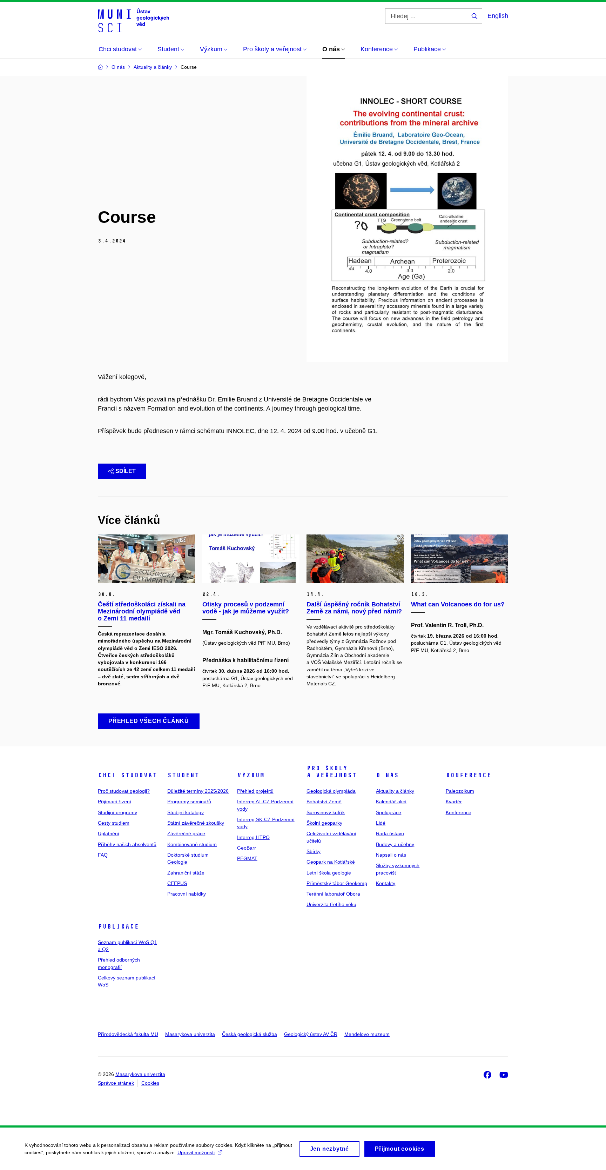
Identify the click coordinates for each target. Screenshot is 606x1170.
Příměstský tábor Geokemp (337, 883)
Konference (468, 775)
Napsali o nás (391, 855)
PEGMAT (247, 858)
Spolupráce (388, 812)
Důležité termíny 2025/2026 (198, 791)
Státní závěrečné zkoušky (195, 823)
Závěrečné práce (186, 833)
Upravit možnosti (196, 1152)
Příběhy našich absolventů (127, 844)
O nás (387, 775)
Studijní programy (117, 812)
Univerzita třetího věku (331, 904)
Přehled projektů (255, 791)
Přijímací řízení (114, 801)
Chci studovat (127, 775)
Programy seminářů (189, 801)
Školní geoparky (324, 823)
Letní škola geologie (329, 873)
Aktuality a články (395, 791)
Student (183, 775)
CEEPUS (177, 883)
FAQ (103, 855)
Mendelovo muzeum (367, 1034)
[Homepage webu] (133, 20)
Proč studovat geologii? (124, 791)
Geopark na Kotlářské (331, 862)
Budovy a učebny (395, 844)
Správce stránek (116, 1083)
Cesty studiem (113, 823)
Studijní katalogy (185, 812)
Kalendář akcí (391, 801)
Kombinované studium (192, 844)
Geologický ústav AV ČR (310, 1034)
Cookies (150, 1083)
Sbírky (314, 851)
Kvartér (454, 801)
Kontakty (385, 883)
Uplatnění (108, 833)
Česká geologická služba (249, 1034)
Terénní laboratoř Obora (333, 894)
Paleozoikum (460, 791)
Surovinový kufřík (326, 812)
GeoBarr (246, 848)
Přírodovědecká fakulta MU (128, 1034)
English (497, 15)
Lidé (380, 823)
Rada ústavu (390, 833)
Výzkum (250, 775)
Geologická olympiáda (331, 791)
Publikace (118, 926)
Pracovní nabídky (186, 894)
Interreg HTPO (253, 837)
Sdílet (125, 471)
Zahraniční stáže (185, 873)
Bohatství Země (324, 801)
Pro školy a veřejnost (332, 771)
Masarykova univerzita (190, 1034)
